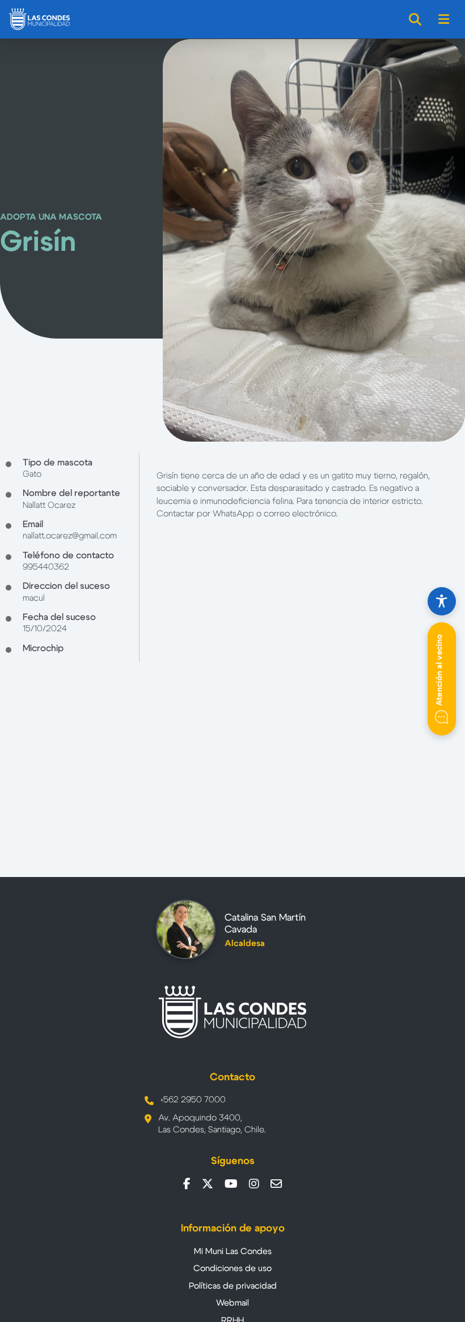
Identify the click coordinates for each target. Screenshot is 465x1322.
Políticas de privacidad (233, 1286)
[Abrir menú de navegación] (444, 19)
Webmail (232, 1303)
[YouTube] (231, 1184)
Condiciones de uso (232, 1268)
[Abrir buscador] (415, 19)
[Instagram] (254, 1184)
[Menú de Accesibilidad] (442, 601)
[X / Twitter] (207, 1184)
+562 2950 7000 (193, 1100)
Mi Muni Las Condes (233, 1251)
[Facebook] (187, 1184)
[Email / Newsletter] (276, 1184)
